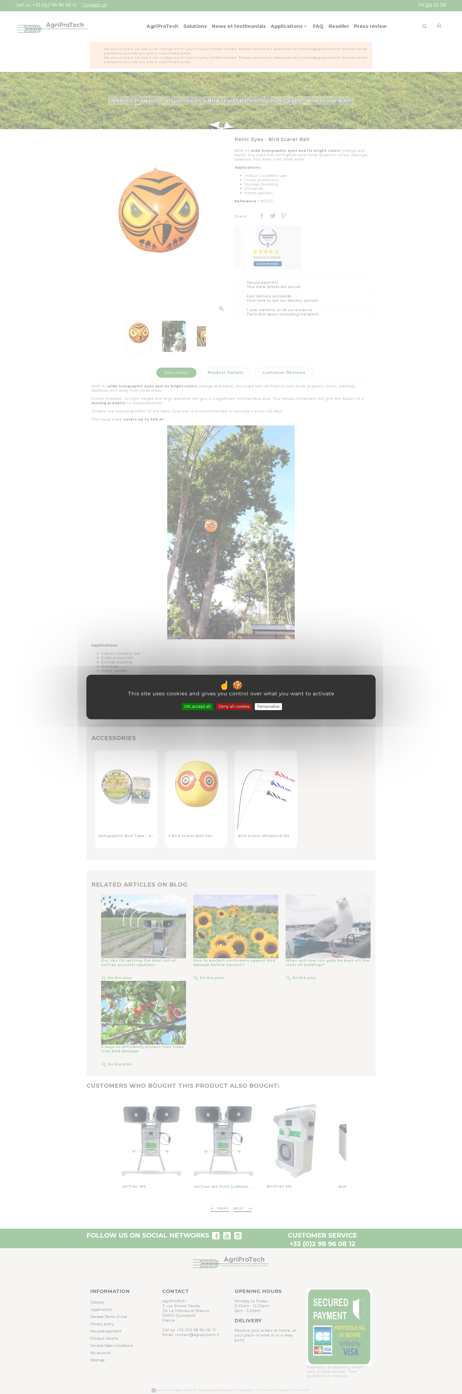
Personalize (268, 706)
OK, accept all (197, 706)
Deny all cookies (234, 706)
